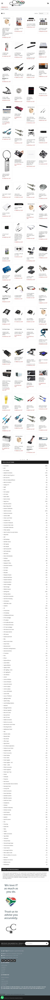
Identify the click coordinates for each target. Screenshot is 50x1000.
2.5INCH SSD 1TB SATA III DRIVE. (19, 333)
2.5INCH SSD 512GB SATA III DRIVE (30, 333)
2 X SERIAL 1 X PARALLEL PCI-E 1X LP (43, 297)
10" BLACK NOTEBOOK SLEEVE (30, 98)
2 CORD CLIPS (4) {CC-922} (19, 254)
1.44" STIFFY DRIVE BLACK (42, 51)
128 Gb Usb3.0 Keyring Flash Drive (5, 175)
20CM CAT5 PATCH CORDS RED (30, 407)
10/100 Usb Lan (42, 93)
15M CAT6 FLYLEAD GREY (18, 194)
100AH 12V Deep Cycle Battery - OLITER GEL (6, 118)
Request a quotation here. (17, 951)
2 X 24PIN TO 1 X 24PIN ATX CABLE (6, 296)
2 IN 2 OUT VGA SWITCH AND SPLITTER (6, 277)
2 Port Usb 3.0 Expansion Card (42, 274)
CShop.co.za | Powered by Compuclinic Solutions (13, 998)
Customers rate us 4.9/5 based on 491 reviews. (15, 994)
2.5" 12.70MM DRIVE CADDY (18, 319)
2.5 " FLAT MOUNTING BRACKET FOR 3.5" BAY (5, 320)
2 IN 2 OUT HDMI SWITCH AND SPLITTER (43, 255)
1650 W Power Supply (30, 214)
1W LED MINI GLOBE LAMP (5, 258)
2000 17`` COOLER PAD (43, 360)
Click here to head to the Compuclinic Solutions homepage (15, 877)
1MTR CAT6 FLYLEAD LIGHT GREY (30, 235)
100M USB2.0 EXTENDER (18, 114)
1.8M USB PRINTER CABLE (31, 75)
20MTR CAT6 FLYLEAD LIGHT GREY (43, 427)
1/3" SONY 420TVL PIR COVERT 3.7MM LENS (42, 72)
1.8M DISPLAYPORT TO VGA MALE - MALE (19, 74)
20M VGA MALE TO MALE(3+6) (18, 425)
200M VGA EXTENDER (29, 383)
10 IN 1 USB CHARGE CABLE (6, 98)
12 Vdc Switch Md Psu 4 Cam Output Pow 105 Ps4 (31, 141)
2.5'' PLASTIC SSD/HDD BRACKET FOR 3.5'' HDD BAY (42, 320)
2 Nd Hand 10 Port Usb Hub (18, 275)
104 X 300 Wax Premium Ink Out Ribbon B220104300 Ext (31, 119)
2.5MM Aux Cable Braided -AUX (43, 340)
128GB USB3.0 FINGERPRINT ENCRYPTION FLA (19, 161)
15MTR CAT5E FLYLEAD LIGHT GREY (30, 194)
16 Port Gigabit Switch (18, 208)
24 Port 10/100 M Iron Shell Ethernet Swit (19, 448)
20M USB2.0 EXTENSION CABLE (5, 428)
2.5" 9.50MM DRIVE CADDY (30, 319)
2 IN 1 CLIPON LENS (30, 258)
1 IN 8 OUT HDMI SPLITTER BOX (43, 29)
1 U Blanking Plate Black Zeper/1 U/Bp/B (18, 54)
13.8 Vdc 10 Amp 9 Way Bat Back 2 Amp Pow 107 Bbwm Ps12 (31, 162)
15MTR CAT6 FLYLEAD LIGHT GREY (43, 195)
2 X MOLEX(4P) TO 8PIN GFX (18, 296)
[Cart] (48, 3)
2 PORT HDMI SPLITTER (30, 277)
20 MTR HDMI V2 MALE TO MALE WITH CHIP (19, 359)
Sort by (36, 13)
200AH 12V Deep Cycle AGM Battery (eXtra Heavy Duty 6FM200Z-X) (6, 383)
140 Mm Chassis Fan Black (43, 161)
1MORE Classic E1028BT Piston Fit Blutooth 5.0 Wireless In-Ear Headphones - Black (18, 237)
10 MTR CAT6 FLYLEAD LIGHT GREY (18, 98)
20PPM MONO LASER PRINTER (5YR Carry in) (6, 445)
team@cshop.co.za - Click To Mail (11, 955)
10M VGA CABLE (6, 137)
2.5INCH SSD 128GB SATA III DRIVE (6, 333)
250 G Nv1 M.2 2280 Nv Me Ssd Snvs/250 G (43, 445)
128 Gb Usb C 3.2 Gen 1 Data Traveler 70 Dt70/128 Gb (43, 139)
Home (2, 9)
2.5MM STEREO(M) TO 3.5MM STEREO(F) (6, 361)
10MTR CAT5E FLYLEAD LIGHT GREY (18, 140)
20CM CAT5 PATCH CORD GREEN (18, 407)
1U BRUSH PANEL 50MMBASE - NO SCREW (43, 233)
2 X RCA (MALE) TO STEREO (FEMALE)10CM (30, 295)
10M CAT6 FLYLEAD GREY (42, 118)
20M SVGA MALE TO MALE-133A (43, 406)
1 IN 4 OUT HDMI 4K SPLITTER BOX (31, 24)
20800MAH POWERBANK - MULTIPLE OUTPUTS (42, 379)
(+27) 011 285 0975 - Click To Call (11, 957)
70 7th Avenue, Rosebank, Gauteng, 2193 (14, 953)
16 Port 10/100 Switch (6, 213)
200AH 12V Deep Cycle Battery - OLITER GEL (19, 382)
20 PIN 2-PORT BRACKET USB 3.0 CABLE (31, 361)
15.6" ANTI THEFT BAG (6, 194)
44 (27, 459)
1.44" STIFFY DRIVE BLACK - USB (6, 75)
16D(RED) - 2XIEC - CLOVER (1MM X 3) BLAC (43, 215)
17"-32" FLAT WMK (5, 234)
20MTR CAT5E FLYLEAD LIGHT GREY (30, 426)
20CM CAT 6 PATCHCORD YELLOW (5, 407)
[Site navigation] (2, 3)
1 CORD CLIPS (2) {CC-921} (19, 29)
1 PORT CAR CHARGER (5, 53)
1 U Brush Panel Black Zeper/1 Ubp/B (31, 54)
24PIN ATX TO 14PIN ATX (30, 447)
